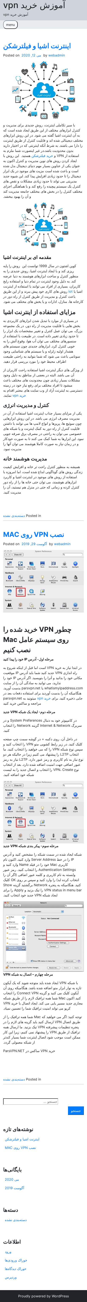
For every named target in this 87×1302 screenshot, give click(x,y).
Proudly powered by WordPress (43, 1296)
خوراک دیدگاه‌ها (15, 1269)
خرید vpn (19, 395)
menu (10, 25)
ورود (8, 1252)
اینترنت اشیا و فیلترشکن (37, 46)
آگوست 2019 (14, 1188)
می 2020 (12, 1179)
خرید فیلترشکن (42, 156)
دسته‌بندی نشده (14, 515)
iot (70, 291)
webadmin (56, 55)
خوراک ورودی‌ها (16, 1260)
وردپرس (11, 1277)
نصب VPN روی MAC (33, 534)
